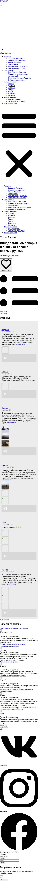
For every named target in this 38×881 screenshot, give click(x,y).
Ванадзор (11, 95)
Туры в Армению (10, 97)
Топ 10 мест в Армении (17, 72)
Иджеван (11, 88)
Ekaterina (5, 408)
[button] (19, 144)
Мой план (3, 311)
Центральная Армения (16, 60)
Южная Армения (14, 62)
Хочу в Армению (10, 103)
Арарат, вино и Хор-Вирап (9, 662)
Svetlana (5, 465)
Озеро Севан (13, 64)
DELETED (5, 570)
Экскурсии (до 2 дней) (16, 101)
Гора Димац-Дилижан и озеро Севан (14, 628)
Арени (10, 92)
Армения (7, 57)
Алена (4, 522)
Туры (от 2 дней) (14, 99)
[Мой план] (19, 309)
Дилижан (11, 86)
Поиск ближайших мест (17, 68)
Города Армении (10, 82)
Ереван (11, 84)
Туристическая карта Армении (19, 78)
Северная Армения (15, 59)
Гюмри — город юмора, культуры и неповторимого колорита (13, 645)
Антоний (5, 372)
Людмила (5, 330)
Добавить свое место (16, 80)
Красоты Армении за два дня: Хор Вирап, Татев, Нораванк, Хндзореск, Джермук (18, 708)
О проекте (4, 727)
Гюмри (10, 90)
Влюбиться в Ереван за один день (13, 676)
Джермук (12, 94)
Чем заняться (9, 70)
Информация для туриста (17, 66)
